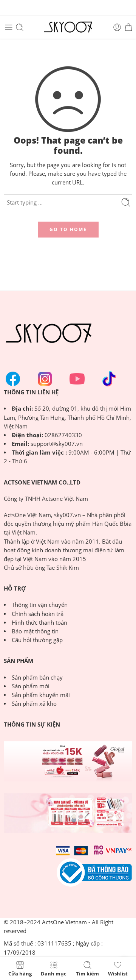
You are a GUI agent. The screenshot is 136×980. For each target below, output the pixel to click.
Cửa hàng (20, 973)
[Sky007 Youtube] (77, 379)
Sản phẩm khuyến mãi (41, 695)
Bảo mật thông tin (35, 631)
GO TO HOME (68, 229)
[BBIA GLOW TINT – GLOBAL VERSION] (68, 761)
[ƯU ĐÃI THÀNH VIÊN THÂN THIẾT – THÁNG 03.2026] (68, 813)
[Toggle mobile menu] (9, 27)
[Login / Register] (117, 27)
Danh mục (53, 973)
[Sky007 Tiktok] (109, 379)
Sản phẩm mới (30, 686)
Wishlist (118, 973)
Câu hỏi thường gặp (37, 640)
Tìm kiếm (87, 973)
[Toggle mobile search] (19, 27)
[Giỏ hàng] (128, 27)
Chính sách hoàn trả (37, 613)
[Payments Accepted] (94, 871)
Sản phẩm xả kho (34, 703)
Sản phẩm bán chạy (37, 677)
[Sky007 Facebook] (13, 379)
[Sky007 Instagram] (45, 379)
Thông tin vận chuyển (40, 604)
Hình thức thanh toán (39, 622)
